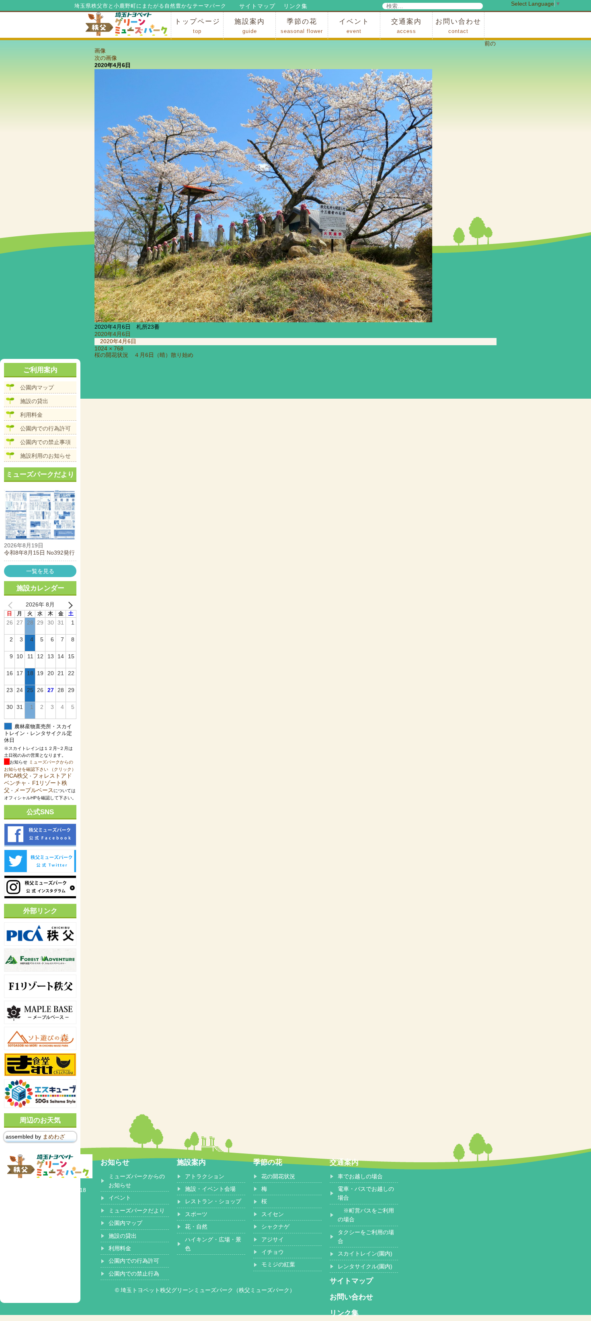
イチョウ (272, 1252)
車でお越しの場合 (360, 1176)
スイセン (272, 1214)
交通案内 (406, 26)
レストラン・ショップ (213, 1201)
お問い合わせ (458, 26)
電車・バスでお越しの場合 (366, 1193)
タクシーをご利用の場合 (366, 1236)
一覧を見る (40, 571)
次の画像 (105, 58)
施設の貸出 (34, 401)
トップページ (197, 26)
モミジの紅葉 (278, 1264)
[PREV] (11, 604)
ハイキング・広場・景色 (213, 1243)
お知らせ (115, 1162)
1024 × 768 (108, 348)
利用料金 (31, 415)
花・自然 (196, 1226)
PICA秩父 (16, 775)
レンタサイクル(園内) (365, 1266)
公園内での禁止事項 (45, 442)
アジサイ (272, 1239)
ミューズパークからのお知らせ (137, 1180)
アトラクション (204, 1176)
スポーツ (196, 1214)
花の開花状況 (278, 1176)
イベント (354, 26)
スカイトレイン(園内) (365, 1253)
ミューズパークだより (137, 1210)
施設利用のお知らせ (45, 456)
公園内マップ (37, 387)
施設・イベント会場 (210, 1189)
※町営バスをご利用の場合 (366, 1215)
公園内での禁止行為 (134, 1273)
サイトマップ (257, 6)
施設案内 (249, 26)
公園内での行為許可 (45, 428)
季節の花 (302, 26)
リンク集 (295, 6)
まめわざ (54, 1136)
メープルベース (33, 790)
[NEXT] (68, 604)
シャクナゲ (275, 1226)
